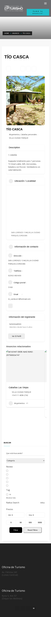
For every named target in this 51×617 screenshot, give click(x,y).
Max (30, 515)
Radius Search (12, 503)
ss (10, 494)
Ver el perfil (16, 336)
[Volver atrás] (8, 68)
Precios (9, 509)
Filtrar (15, 530)
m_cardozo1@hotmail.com (19, 299)
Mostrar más (11, 498)
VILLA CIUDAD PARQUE (18, 138)
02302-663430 (14, 275)
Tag (8, 490)
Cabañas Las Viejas (18, 387)
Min (9, 515)
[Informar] (34, 68)
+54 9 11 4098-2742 (20, 395)
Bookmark (23, 68)
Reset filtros (33, 530)
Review (9, 467)
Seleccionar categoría (14, 461)
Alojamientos (14, 134)
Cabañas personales (29, 134)
